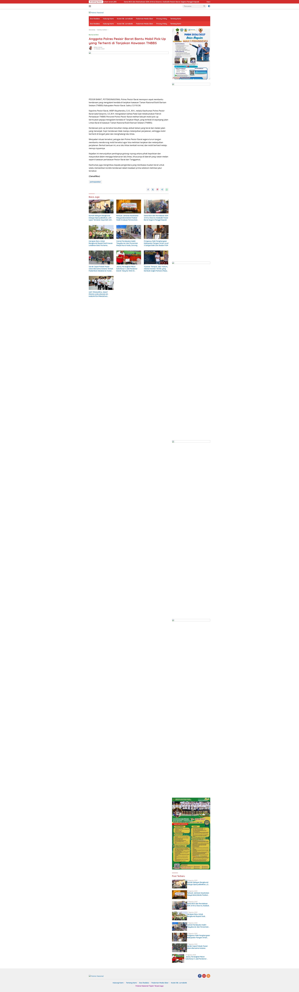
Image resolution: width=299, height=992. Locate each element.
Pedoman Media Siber (144, 19)
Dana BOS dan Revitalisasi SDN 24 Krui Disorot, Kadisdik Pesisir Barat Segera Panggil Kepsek (156, 218)
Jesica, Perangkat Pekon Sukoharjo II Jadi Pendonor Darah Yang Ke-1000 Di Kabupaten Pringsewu (126, 269)
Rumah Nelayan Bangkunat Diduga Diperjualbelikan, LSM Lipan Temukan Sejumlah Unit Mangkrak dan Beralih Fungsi (100, 218)
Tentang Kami (175, 19)
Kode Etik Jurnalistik (125, 19)
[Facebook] (200, 976)
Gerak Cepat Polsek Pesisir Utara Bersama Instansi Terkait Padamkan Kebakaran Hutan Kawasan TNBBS (101, 269)
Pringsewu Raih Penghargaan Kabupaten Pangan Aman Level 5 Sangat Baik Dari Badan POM (156, 243)
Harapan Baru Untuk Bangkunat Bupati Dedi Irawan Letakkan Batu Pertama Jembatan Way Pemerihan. (176, 2)
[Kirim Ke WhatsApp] (167, 189)
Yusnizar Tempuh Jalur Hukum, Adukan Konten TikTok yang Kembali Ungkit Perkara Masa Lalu (156, 269)
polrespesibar (95, 182)
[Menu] (90, 6)
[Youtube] (204, 976)
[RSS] (208, 976)
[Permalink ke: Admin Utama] (91, 48)
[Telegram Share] (162, 189)
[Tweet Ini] (153, 189)
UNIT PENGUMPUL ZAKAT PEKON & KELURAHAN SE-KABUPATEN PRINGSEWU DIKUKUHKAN (99, 294)
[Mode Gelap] (209, 6)
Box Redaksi (95, 19)
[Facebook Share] (148, 189)
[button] (204, 6)
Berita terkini (94, 35)
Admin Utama (98, 47)
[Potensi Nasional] (96, 12)
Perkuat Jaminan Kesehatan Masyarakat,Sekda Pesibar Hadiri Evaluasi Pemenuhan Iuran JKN (127, 218)
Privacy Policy (161, 19)
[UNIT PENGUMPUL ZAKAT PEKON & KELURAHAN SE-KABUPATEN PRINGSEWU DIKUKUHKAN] (101, 283)
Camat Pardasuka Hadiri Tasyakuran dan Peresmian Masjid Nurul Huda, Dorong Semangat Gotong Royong (127, 243)
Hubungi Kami (108, 19)
